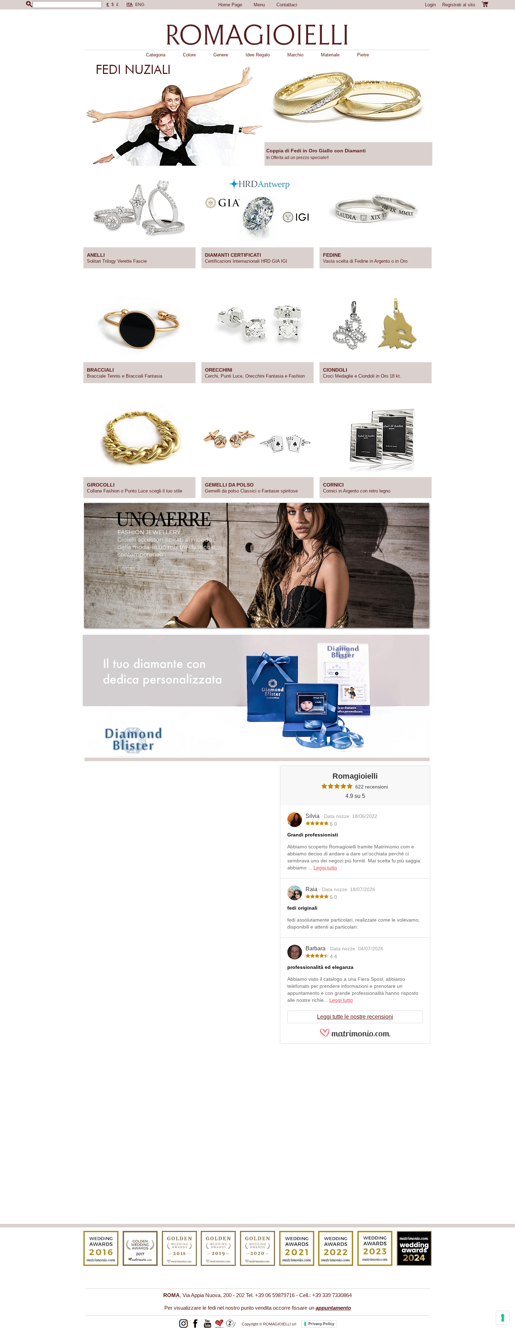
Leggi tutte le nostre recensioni (355, 1017)
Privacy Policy (321, 1323)
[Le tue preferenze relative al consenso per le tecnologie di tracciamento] (502, 1317)
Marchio (295, 54)
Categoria (155, 54)
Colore (189, 54)
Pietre (363, 54)
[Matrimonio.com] (355, 1035)
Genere (220, 54)
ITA (129, 4)
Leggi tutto (325, 867)
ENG (139, 4)
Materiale (330, 54)
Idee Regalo (258, 54)
